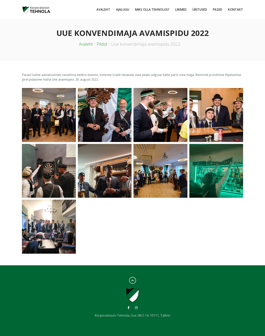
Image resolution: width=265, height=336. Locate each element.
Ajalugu (122, 9)
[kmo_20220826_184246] (49, 115)
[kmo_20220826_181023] (216, 115)
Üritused (199, 9)
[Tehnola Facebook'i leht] (128, 308)
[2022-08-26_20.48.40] (49, 227)
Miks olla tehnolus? (152, 9)
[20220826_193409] (160, 171)
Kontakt (235, 9)
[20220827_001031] (49, 171)
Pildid (217, 9)
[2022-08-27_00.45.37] (216, 171)
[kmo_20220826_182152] (160, 115)
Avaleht (103, 9)
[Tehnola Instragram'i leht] (136, 308)
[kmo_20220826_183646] (105, 115)
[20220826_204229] (105, 171)
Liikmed (181, 9)
